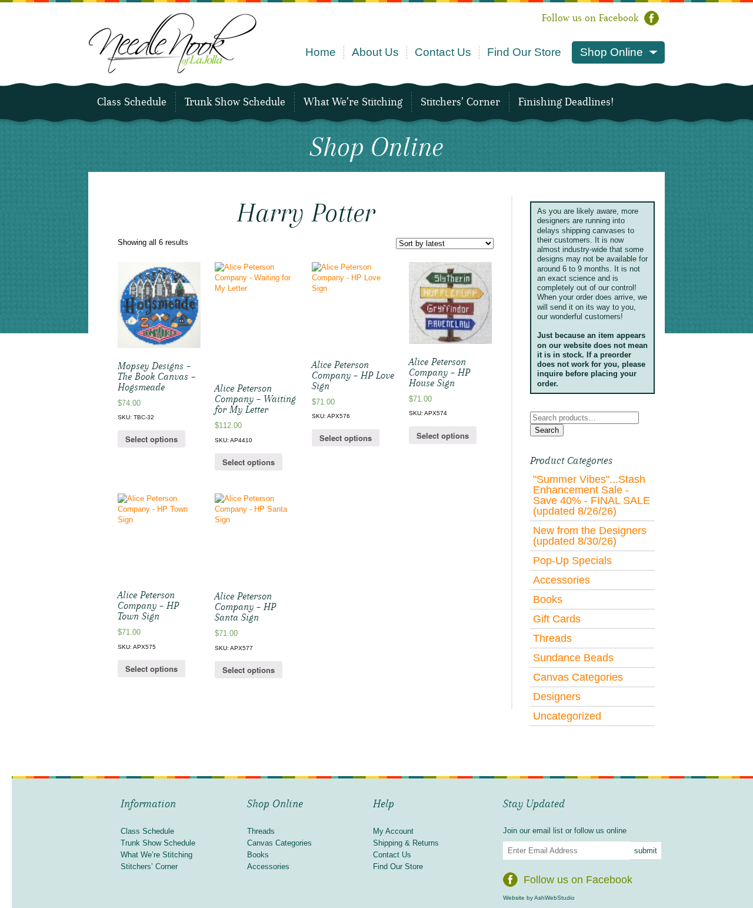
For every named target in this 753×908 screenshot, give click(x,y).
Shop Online (611, 52)
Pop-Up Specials (572, 560)
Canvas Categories (578, 677)
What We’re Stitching (353, 101)
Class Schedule (131, 101)
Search (547, 430)
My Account (393, 831)
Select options (151, 439)
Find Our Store (524, 52)
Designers (557, 696)
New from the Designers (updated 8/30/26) (590, 536)
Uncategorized (567, 716)
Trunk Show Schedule (235, 101)
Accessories (561, 580)
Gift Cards (557, 619)
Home (320, 52)
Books (547, 599)
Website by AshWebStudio (539, 897)
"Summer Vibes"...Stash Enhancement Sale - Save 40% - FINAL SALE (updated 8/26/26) (591, 495)
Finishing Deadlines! (566, 101)
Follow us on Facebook (590, 18)
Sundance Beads (573, 658)
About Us (375, 52)
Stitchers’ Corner (460, 101)
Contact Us (443, 52)
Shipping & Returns (406, 843)
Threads (552, 638)
